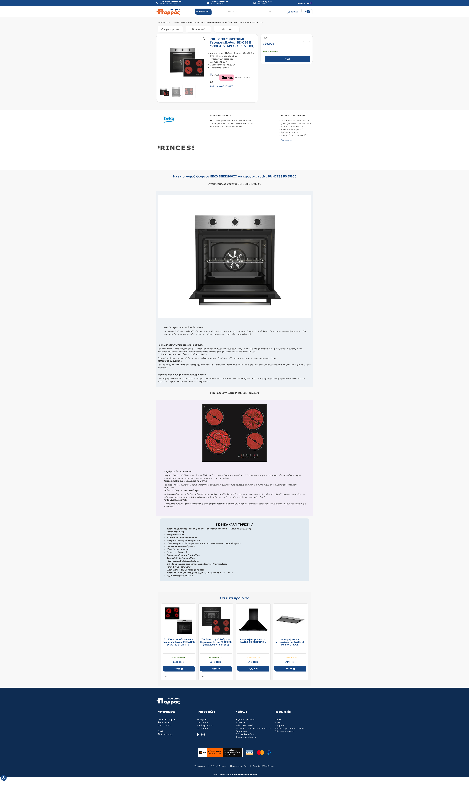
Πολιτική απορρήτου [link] (239, 766)
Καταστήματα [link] (203, 722)
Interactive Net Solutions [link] (245, 774)
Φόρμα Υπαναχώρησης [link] (246, 737)
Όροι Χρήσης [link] (242, 731)
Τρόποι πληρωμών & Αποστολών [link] (289, 728)
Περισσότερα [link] (287, 140)
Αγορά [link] (177, 668)
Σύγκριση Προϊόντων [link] (245, 719)
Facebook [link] (301, 3)
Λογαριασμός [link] (281, 725)
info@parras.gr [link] (166, 734)
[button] (204, 38)
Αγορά (287, 59)
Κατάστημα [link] (168, 22)
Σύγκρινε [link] (165, 676)
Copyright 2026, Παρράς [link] (264, 766)
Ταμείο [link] (278, 722)
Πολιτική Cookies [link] (218, 766)
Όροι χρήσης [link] (200, 766)
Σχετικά (228, 29)
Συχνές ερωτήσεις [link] (205, 725)
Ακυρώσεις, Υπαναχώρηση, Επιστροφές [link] (254, 728)
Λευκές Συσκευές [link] (181, 22)
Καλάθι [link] (278, 719)
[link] (4, 778)
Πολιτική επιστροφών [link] (284, 731)
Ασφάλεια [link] (240, 722)
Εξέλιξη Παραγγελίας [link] (245, 725)
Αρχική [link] (160, 22)
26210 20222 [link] (165, 725)
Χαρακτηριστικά (171, 29)
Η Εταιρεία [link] (202, 719)
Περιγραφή (199, 29)
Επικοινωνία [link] (202, 728)
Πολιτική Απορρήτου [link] (245, 734)
